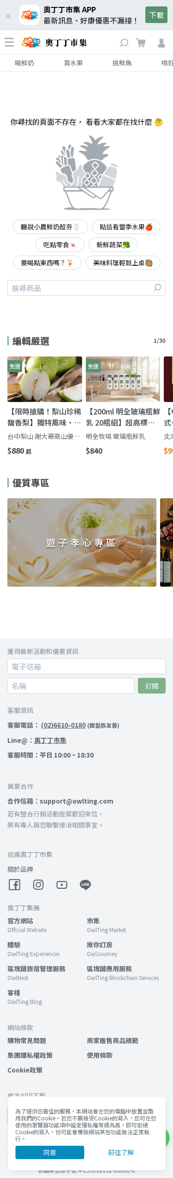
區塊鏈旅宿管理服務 (36, 968)
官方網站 (20, 920)
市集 (93, 920)
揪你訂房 (100, 944)
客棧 (13, 992)
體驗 (13, 944)
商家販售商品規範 (112, 1040)
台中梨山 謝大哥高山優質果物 (43, 436)
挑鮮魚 (122, 62)
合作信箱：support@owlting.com (60, 800)
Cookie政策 (24, 1069)
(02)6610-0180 (63, 724)
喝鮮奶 (24, 62)
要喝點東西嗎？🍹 (47, 262)
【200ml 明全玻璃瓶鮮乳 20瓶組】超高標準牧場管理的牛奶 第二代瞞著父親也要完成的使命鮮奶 (123, 417)
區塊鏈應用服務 (109, 968)
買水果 (73, 62)
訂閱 (151, 685)
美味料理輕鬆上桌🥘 (123, 262)
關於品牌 (20, 869)
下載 (156, 14)
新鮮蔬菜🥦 (113, 244)
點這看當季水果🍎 (126, 226)
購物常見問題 (26, 1040)
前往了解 (121, 1152)
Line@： (36, 740)
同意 (49, 1152)
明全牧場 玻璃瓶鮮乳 (115, 436)
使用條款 (100, 1055)
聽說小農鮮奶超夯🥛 (50, 226)
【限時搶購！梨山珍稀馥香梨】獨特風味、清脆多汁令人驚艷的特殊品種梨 (44, 417)
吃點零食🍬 (60, 244)
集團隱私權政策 (30, 1055)
